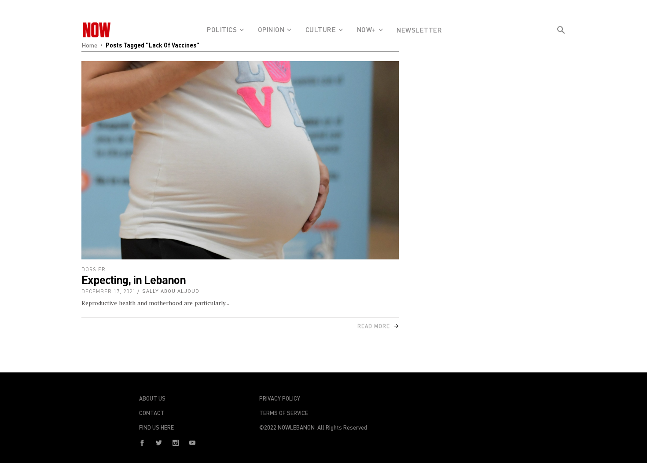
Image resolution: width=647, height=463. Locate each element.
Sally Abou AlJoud (170, 291)
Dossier (93, 269)
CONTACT (152, 412)
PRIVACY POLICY (279, 398)
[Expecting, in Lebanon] (240, 160)
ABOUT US (152, 398)
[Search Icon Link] (561, 46)
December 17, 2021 (108, 291)
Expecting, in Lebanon (133, 279)
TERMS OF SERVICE (283, 412)
